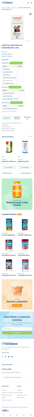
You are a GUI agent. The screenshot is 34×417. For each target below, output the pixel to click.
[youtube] (12, 356)
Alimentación (5, 233)
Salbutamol (9, 56)
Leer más (10, 167)
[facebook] (2, 356)
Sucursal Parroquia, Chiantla (9, 77)
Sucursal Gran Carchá (7, 96)
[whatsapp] (8, 356)
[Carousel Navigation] (30, 136)
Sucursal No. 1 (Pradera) (8, 83)
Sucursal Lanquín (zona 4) (8, 93)
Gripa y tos (14, 7)
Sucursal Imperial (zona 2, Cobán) (10, 99)
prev (29, 136)
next (31, 136)
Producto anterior (7, 173)
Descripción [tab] (6, 118)
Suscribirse (18, 332)
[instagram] (5, 356)
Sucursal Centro (6, 74)
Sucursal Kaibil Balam (8, 72)
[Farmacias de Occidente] (7, 2)
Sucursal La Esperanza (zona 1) (10, 108)
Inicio (3, 7)
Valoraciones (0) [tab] (27, 117)
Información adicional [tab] (17, 117)
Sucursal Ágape (6, 69)
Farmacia (8, 7)
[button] (30, 14)
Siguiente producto (26, 173)
